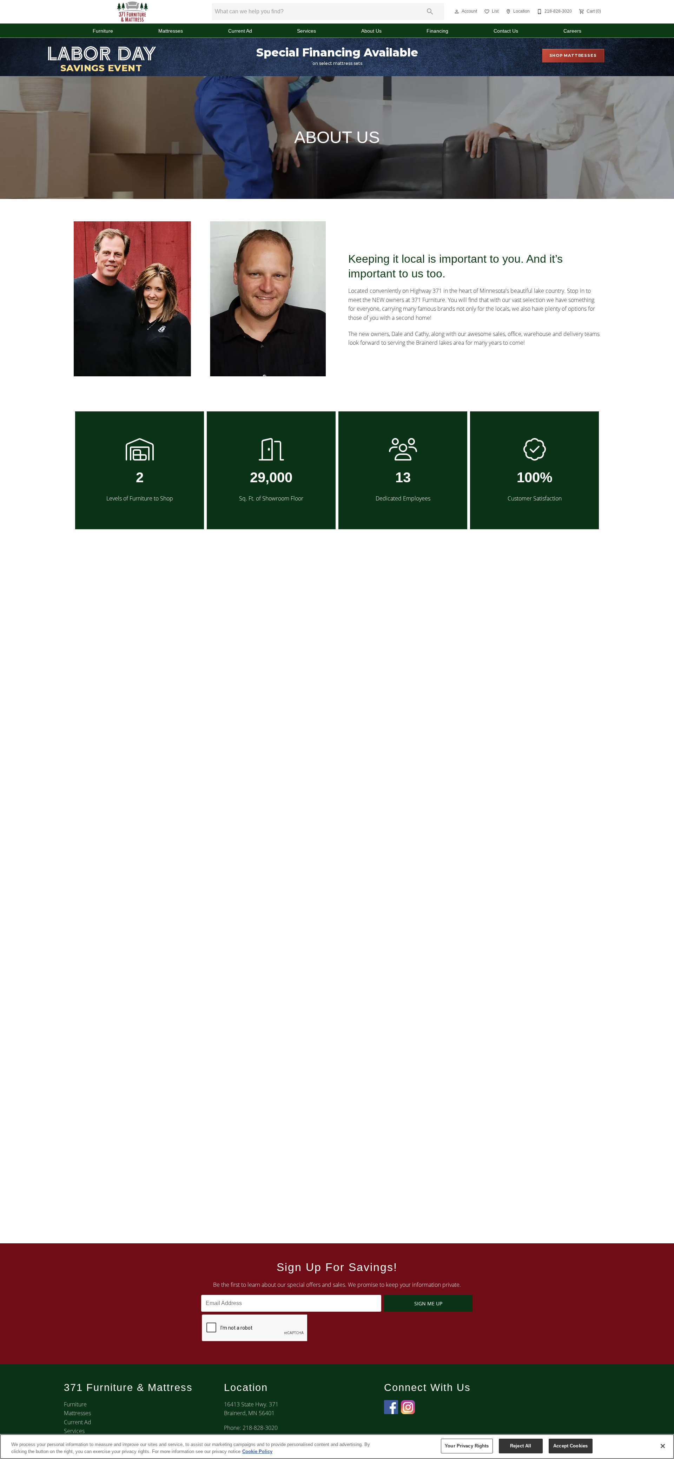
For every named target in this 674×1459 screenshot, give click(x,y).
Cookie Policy (257, 1451)
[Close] (662, 1446)
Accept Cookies (570, 1445)
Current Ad (240, 31)
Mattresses (170, 31)
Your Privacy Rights (467, 1445)
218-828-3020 (260, 1428)
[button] (456, 11)
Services (306, 31)
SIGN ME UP (428, 1303)
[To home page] (132, 11)
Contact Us (506, 31)
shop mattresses (573, 55)
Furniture (103, 31)
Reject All (520, 1445)
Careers (572, 31)
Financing (437, 31)
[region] (337, 1446)
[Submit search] (430, 11)
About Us (371, 31)
